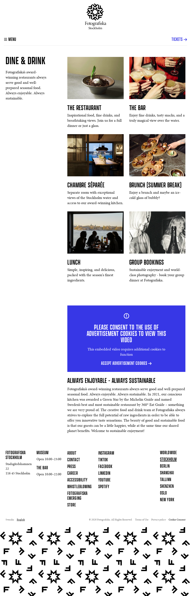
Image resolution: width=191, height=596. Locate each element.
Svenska (10, 520)
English (21, 520)
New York (167, 499)
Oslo (163, 493)
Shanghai (167, 473)
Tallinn (165, 479)
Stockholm (168, 459)
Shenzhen (167, 486)
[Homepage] (95, 16)
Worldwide (168, 452)
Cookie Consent (177, 520)
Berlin (165, 466)
